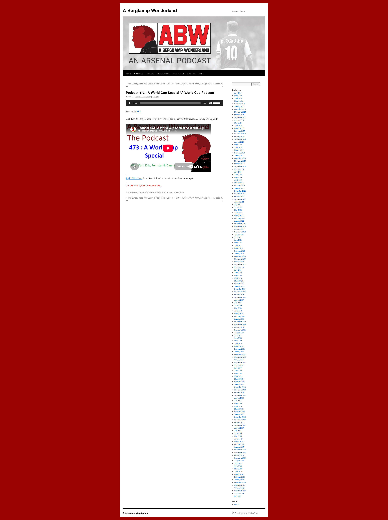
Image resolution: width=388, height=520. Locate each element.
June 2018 (238, 338)
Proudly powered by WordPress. (246, 513)
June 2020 (238, 272)
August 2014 (239, 460)
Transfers (150, 73)
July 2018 (237, 335)
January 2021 (239, 253)
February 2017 (239, 381)
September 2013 (240, 490)
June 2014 (238, 466)
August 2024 (239, 142)
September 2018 (240, 330)
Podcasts (138, 73)
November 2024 (240, 133)
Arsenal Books (163, 73)
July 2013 (237, 496)
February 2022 (239, 218)
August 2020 (239, 267)
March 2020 (238, 281)
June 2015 (238, 433)
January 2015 (239, 447)
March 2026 (238, 101)
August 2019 (239, 300)
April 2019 (238, 310)
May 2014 (238, 468)
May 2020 (238, 275)
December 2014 (240, 449)
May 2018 (238, 340)
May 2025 (238, 123)
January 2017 (239, 384)
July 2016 (237, 400)
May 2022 (238, 210)
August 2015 (239, 428)
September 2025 (240, 117)
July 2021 (237, 237)
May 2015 (238, 436)
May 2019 (238, 308)
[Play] (129, 103)
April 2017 (238, 376)
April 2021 (238, 245)
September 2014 (240, 458)
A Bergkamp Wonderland (150, 10)
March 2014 (238, 474)
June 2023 (238, 174)
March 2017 (238, 379)
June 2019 (238, 305)
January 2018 (239, 351)
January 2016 (239, 414)
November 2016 (240, 389)
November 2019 (240, 291)
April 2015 (238, 439)
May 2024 (238, 144)
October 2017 (239, 360)
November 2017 (240, 357)
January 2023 (239, 188)
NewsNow (150, 192)
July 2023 (237, 172)
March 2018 (238, 346)
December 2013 (240, 482)
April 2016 (238, 406)
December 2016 (240, 387)
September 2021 (240, 231)
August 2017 (239, 365)
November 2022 (240, 193)
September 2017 (240, 362)
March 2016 (238, 409)
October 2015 (239, 422)
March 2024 (238, 150)
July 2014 (237, 463)
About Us (191, 73)
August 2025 (239, 120)
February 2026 (239, 103)
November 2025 (240, 112)
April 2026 (238, 98)
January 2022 (239, 221)
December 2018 (240, 321)
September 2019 (240, 297)
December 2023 (240, 158)
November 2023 (240, 161)
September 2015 (240, 425)
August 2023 (239, 169)
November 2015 (240, 419)
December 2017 (240, 354)
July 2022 (237, 204)
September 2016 (240, 395)
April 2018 (238, 343)
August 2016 (239, 398)
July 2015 (237, 430)
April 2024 (238, 147)
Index (201, 73)
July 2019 (237, 302)
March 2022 (238, 215)
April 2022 (238, 212)
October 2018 (239, 327)
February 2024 (239, 152)
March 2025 (238, 128)
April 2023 (238, 180)
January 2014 (239, 479)
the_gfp (156, 96)
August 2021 (239, 234)
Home (128, 73)
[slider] (217, 102)
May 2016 (238, 403)
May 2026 (238, 95)
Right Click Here (134, 178)
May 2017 (238, 373)
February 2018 (239, 349)
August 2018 (239, 332)
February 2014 (239, 477)
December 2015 (240, 417)
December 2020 (240, 256)
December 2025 (240, 109)
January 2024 (239, 155)
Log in (236, 504)
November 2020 (240, 259)
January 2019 (239, 319)
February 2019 (239, 316)
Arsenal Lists (178, 73)
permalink (180, 192)
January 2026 (239, 106)
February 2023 (239, 185)
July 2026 (237, 93)
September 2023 (240, 166)
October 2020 (239, 261)
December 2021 (240, 223)
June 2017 (238, 370)
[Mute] (210, 103)
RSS (138, 111)
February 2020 (239, 283)
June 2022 (238, 207)
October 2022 (239, 196)
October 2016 (239, 392)
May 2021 (238, 242)
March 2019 (238, 313)
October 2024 (239, 136)
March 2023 (238, 182)
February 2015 (239, 444)
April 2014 (238, 471)
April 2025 (238, 125)
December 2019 (240, 289)
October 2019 (239, 294)
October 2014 (239, 455)
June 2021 (238, 240)
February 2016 (239, 411)
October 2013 (239, 488)
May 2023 (238, 177)
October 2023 (239, 163)
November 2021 (240, 226)
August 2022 (239, 202)
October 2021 (239, 229)
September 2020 (240, 264)
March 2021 (238, 248)
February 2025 (239, 131)
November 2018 (240, 324)
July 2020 (237, 270)
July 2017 (237, 368)
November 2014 (240, 452)
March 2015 (238, 441)
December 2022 (240, 191)
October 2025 (239, 114)
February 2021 (239, 251)
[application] (174, 103)
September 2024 (240, 139)
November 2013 (240, 485)
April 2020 (238, 278)
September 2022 (240, 199)
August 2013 (239, 493)
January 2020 (239, 286)
